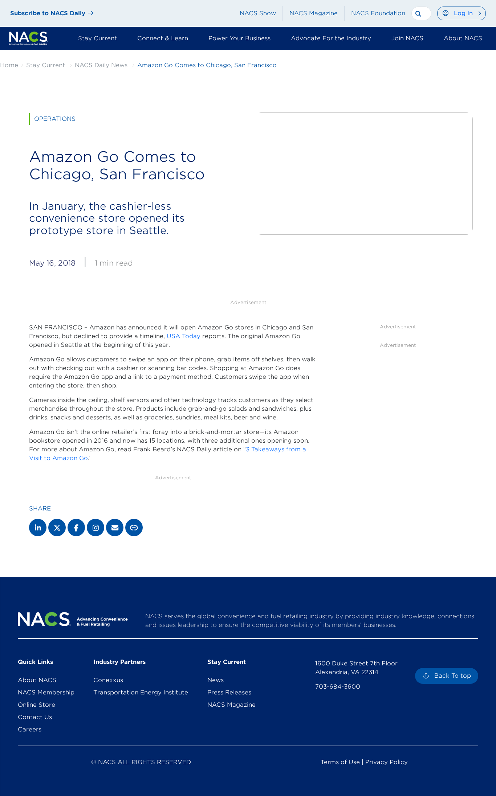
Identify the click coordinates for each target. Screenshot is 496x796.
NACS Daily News (101, 65)
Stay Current (45, 65)
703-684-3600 (337, 686)
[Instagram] (95, 527)
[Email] (114, 527)
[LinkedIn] (37, 527)
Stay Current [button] (97, 38)
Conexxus (108, 680)
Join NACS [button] (407, 38)
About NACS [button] (463, 38)
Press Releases (229, 692)
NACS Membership (46, 692)
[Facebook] (76, 527)
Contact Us (35, 717)
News (215, 680)
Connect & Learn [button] (162, 38)
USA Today (183, 336)
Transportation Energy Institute (140, 692)
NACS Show (258, 13)
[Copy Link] (134, 527)
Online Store (36, 704)
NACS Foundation (378, 13)
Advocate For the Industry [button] (331, 38)
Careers (29, 729)
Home (9, 65)
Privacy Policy (386, 762)
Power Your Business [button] (239, 38)
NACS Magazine (313, 13)
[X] (57, 527)
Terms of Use (340, 762)
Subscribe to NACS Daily (47, 13)
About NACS (37, 680)
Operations (55, 118)
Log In (463, 13)
